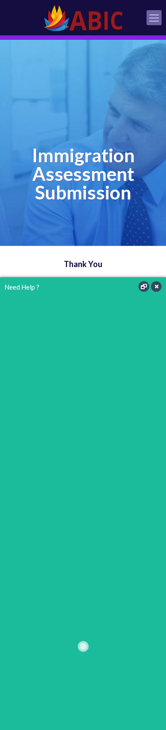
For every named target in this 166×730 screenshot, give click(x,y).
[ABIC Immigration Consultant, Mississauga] (83, 17)
